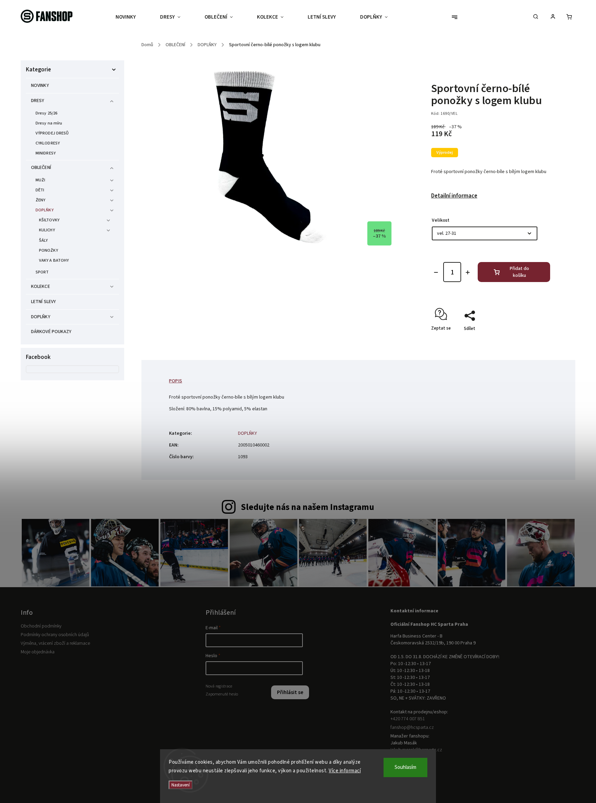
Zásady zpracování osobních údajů (364, 469)
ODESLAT (365, 453)
